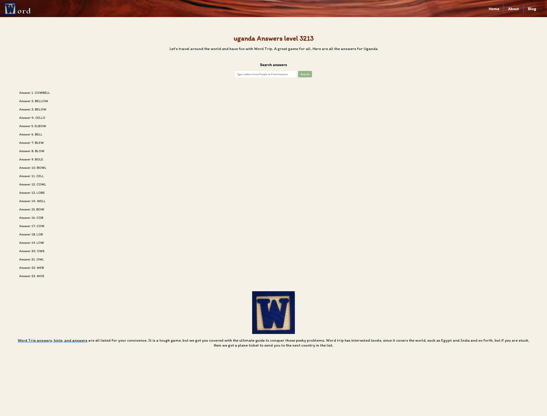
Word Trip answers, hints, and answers (52, 340)
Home (494, 8)
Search (305, 74)
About (513, 8)
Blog (532, 8)
